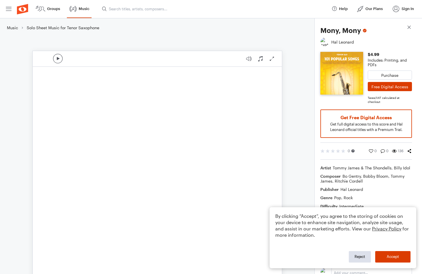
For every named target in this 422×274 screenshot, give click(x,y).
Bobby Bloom (375, 176)
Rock (348, 197)
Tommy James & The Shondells (362, 167)
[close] (409, 28)
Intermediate (351, 206)
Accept (393, 256)
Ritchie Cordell (349, 181)
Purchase (389, 75)
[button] (353, 151)
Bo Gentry (351, 176)
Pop (337, 197)
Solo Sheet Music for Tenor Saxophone (63, 27)
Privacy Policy (386, 228)
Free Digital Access (389, 86)
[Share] (409, 151)
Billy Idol (402, 167)
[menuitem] (8, 9)
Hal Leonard (351, 189)
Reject (360, 256)
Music (12, 27)
